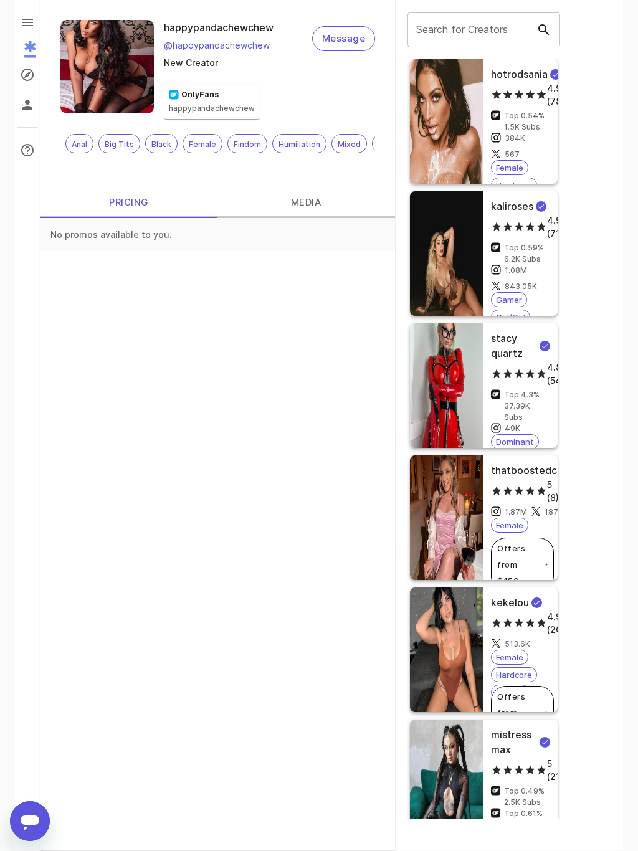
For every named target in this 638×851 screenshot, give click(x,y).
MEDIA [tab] (306, 202)
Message (343, 38)
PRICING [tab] (128, 202)
